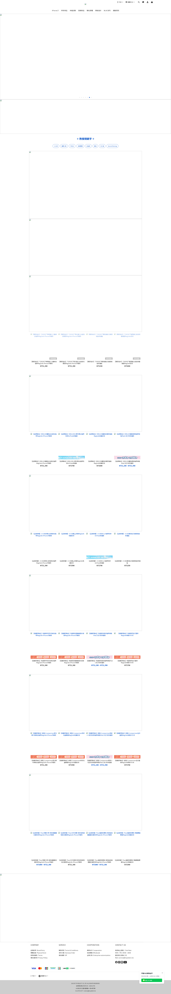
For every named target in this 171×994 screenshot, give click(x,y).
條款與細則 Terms (36, 955)
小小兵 (56, 146)
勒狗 (95, 146)
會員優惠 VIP (63, 955)
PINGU (72, 146)
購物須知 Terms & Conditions (68, 950)
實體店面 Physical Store (38, 953)
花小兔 (102, 146)
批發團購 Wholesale (93, 953)
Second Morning (112, 146)
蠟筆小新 (64, 146)
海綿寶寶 (80, 146)
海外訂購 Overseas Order (67, 953)
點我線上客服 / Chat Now (123, 950)
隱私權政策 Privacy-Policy (39, 958)
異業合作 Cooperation (94, 950)
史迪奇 (88, 146)
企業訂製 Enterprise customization (98, 955)
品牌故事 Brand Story (38, 950)
